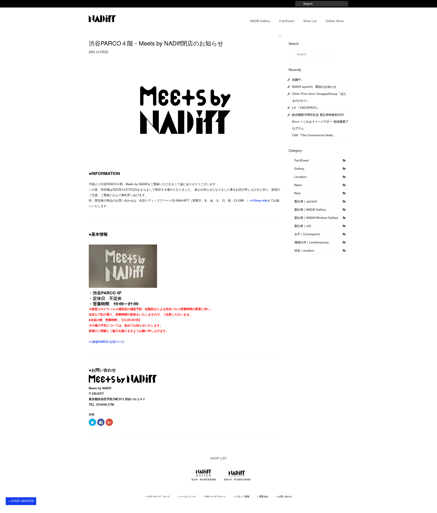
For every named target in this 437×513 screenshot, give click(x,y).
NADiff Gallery (260, 21)
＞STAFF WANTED (21, 501)
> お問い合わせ (284, 496)
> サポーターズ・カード (157, 496)
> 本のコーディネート (214, 496)
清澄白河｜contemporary (311, 242)
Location (300, 177)
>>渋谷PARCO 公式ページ (106, 342)
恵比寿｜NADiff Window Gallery (316, 218)
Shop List (310, 21)
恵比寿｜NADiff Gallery (310, 209)
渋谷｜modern (304, 250)
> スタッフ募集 (241, 496)
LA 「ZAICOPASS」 (306, 107)
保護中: (297, 79)
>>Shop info (258, 200)
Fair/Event (286, 21)
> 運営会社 (262, 496)
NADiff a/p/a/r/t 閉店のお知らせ (314, 86)
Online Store (335, 21)
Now (297, 193)
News (298, 185)
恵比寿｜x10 (302, 226)
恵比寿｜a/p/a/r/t (305, 201)
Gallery (299, 168)
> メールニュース (187, 496)
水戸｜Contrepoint (307, 234)
